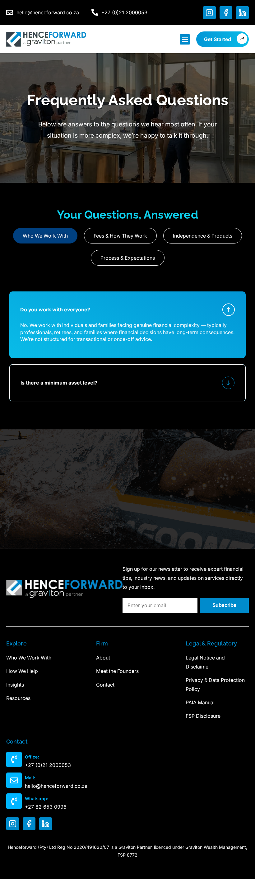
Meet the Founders (117, 671)
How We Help (22, 671)
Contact (105, 685)
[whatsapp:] (14, 801)
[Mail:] (14, 780)
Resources (18, 698)
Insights (15, 685)
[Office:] (14, 759)
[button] (185, 39)
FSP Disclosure (203, 716)
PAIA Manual (200, 702)
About (103, 658)
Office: (32, 756)
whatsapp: (36, 798)
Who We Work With (28, 658)
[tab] (45, 235)
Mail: (30, 777)
